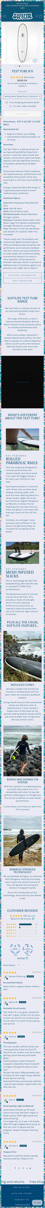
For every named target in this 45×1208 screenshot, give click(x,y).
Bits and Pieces (22, 1193)
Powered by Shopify (22, 1205)
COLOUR (22, 91)
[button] (17, 77)
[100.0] (15, 949)
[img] (9, 972)
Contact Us (22, 1200)
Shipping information (22, 275)
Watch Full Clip (24, 384)
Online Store (22, 1187)
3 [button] (23, 1168)
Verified (21, 958)
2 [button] (19, 1168)
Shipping (22, 83)
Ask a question (22, 281)
